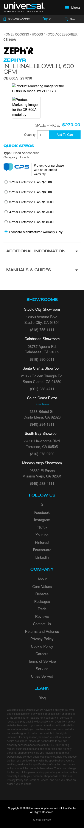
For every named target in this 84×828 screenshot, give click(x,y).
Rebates (42, 593)
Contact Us (42, 623)
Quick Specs (18, 146)
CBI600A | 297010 (17, 78)
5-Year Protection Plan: (31, 221)
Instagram (42, 519)
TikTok (42, 527)
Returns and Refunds (42, 631)
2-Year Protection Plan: (30, 192)
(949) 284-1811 (42, 424)
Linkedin (42, 557)
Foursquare (42, 549)
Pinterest (42, 542)
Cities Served (42, 676)
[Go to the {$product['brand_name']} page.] (18, 49)
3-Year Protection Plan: (31, 202)
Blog (42, 697)
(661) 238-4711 (42, 388)
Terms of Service (42, 661)
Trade (42, 608)
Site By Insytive (42, 819)
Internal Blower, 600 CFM (38, 68)
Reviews (42, 616)
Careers (42, 653)
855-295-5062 (52, 745)
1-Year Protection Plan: (30, 182)
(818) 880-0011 (42, 359)
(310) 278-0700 (42, 453)
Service (42, 668)
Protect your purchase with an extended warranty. (49, 169)
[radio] (28, 183)
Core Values (42, 586)
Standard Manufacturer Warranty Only (36, 231)
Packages (42, 601)
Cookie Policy (42, 646)
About (42, 578)
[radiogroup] (42, 208)
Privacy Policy (42, 638)
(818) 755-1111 (42, 329)
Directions (42, 404)
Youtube (42, 534)
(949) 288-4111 (42, 483)
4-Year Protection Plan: (31, 211)
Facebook (42, 512)
